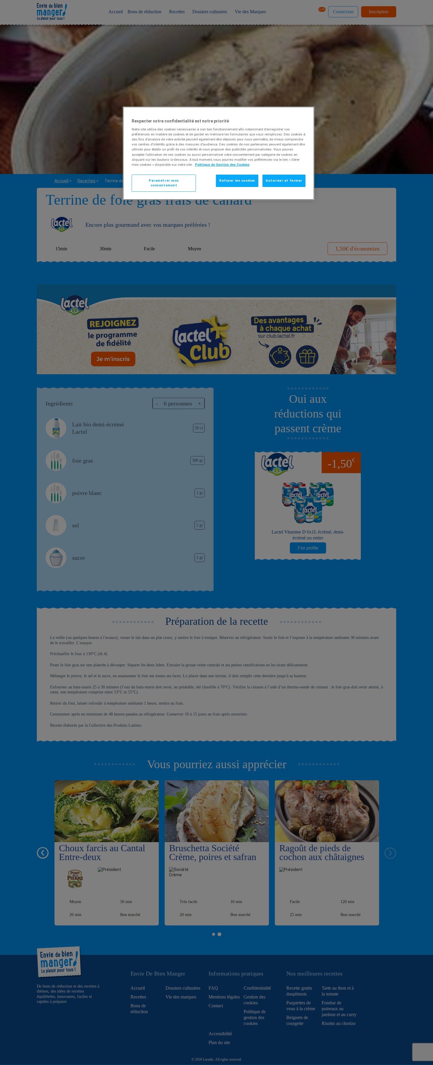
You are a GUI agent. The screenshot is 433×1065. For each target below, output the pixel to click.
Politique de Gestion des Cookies (222, 165)
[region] (218, 153)
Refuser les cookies (237, 180)
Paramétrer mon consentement (164, 182)
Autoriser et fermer (284, 180)
